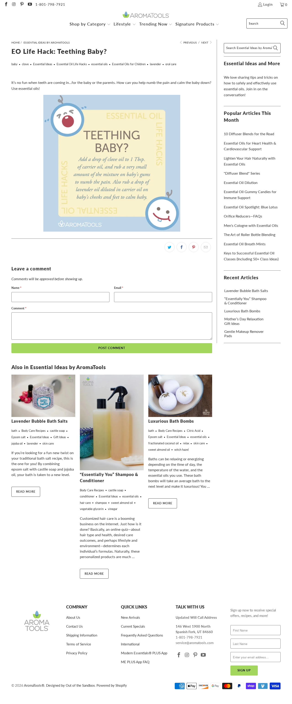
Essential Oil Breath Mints (245, 244)
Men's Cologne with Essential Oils (251, 225)
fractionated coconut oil (163, 443)
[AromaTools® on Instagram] (13, 5)
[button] (90, 24)
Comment (18, 308)
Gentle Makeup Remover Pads (244, 333)
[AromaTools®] (146, 14)
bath (14, 430)
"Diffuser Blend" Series (242, 173)
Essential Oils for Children (129, 64)
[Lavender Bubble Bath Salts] (43, 396)
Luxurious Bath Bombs (171, 421)
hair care (85, 503)
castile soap (57, 430)
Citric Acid (193, 430)
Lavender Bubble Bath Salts (39, 421)
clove (25, 64)
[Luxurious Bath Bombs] (180, 396)
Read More (25, 491)
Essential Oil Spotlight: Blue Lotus (251, 207)
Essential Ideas (42, 64)
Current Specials (133, 626)
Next (205, 42)
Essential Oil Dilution (241, 182)
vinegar (112, 509)
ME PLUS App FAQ (135, 662)
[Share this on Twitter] (169, 247)
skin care (48, 443)
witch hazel (181, 449)
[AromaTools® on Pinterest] (21, 5)
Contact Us (74, 626)
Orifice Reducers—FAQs (243, 216)
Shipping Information (81, 635)
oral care (170, 64)
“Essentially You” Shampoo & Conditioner (245, 300)
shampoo (101, 503)
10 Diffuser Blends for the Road (249, 134)
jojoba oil (17, 443)
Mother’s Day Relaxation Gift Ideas (243, 321)
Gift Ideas (59, 437)
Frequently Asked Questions (142, 635)
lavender (155, 64)
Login (268, 4)
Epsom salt (18, 437)
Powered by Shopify (111, 685)
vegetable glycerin (92, 509)
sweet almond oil (122, 503)
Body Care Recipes (33, 430)
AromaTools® (34, 685)
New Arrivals (130, 617)
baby (14, 64)
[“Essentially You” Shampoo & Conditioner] (112, 422)
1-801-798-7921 (50, 4)
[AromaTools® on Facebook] (5, 5)
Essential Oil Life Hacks (72, 64)
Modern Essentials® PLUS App (144, 653)
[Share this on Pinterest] (194, 247)
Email (118, 288)
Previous (190, 42)
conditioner (87, 496)
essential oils (99, 64)
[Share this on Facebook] (182, 247)
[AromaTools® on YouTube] (29, 5)
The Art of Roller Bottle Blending (249, 234)
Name (16, 288)
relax (186, 443)
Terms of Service (78, 644)
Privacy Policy (76, 653)
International (130, 644)
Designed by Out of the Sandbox (70, 685)
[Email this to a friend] (206, 247)
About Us (73, 617)
